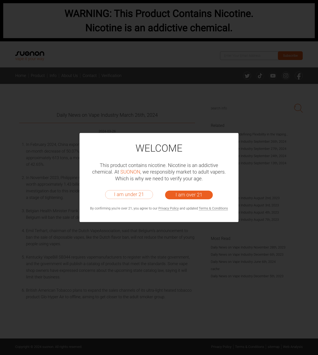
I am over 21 (189, 195)
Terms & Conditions (213, 208)
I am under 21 (129, 194)
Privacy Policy (168, 208)
